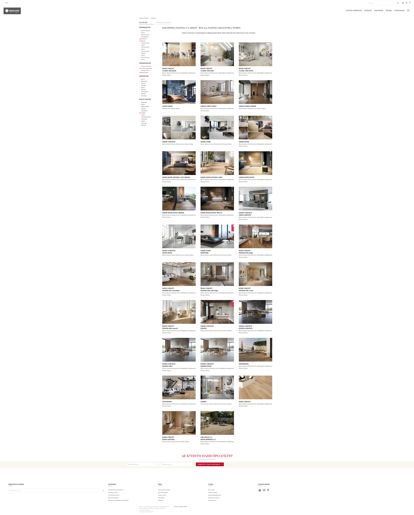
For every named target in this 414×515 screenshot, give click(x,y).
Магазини (378, 10)
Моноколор (144, 91)
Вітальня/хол (145, 34)
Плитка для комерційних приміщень (118, 500)
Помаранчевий (146, 117)
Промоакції (399, 10)
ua (7, 3)
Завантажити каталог (164, 489)
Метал (143, 87)
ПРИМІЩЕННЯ (144, 27)
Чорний (143, 108)
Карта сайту (211, 489)
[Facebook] (410, 3)
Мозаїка (143, 89)
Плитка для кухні (113, 492)
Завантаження (212, 500)
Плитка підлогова (146, 68)
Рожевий (144, 119)
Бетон (143, 79)
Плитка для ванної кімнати (115, 489)
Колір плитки (145, 99)
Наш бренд (161, 497)
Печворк (144, 95)
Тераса (143, 53)
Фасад (143, 41)
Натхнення (144, 76)
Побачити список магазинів (209, 464)
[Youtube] (403, 3)
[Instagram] (406, 3)
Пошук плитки (163, 22)
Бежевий (144, 102)
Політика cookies (212, 492)
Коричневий (145, 106)
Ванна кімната (145, 30)
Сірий (143, 121)
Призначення (145, 63)
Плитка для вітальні (113, 495)
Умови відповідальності (214, 495)
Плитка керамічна (354, 10)
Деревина (144, 81)
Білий (143, 104)
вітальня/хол (145, 43)
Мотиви (143, 93)
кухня (143, 45)
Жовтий (143, 125)
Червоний (144, 110)
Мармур (143, 85)
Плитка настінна (146, 66)
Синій (143, 114)
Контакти (160, 500)
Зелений (143, 123)
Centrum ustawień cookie (180, 506)
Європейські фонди (213, 497)
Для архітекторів (163, 492)
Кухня (143, 32)
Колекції (368, 10)
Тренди (389, 10)
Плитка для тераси (113, 497)
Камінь (143, 83)
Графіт (143, 112)
